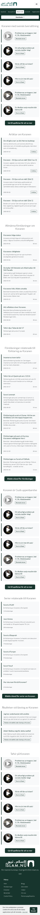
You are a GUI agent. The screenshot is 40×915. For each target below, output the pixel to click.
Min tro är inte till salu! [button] (24, 79)
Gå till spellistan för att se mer (20, 123)
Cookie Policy (8, 896)
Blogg (23, 884)
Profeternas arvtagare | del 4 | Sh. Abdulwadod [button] (25, 34)
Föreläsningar (8, 887)
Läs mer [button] (25, 912)
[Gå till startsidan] (9, 4)
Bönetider (7, 893)
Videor (23, 890)
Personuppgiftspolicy (28, 896)
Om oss (23, 893)
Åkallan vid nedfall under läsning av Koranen (17, 722)
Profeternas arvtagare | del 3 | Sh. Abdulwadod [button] (25, 93)
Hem (5, 884)
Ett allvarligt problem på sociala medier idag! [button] (24, 49)
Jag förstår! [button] (33, 910)
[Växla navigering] (36, 4)
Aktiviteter (24, 887)
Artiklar (33, 151)
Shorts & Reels (20, 53)
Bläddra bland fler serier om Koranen (20, 696)
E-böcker (6, 890)
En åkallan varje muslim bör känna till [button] (26, 108)
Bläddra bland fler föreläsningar (20, 479)
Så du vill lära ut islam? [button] (24, 64)
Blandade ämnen (20, 38)
